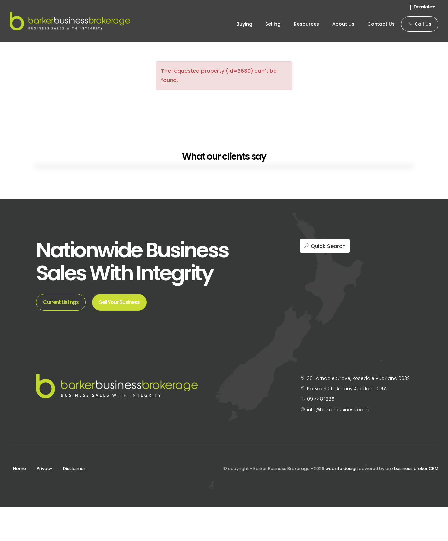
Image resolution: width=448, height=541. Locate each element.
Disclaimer (74, 468)
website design (341, 468)
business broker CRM (416, 468)
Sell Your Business (119, 302)
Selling (273, 24)
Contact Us (381, 24)
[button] (325, 246)
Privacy (44, 468)
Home (19, 468)
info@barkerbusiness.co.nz (338, 409)
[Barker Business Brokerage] (70, 21)
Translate (422, 7)
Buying (244, 24)
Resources (306, 24)
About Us (343, 24)
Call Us (422, 24)
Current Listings (61, 302)
